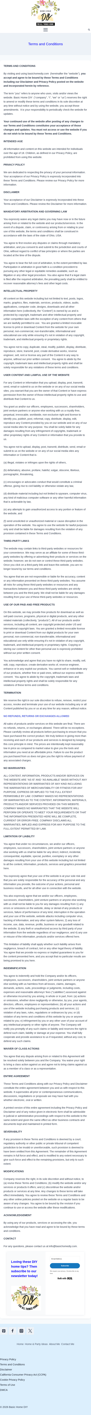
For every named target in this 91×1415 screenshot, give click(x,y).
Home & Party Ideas (36, 1344)
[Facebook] (12, 1331)
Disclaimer (6, 1369)
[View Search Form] (89, 30)
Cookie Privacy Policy (12, 1379)
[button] (26, 1298)
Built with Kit (65, 1278)
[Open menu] (45, 29)
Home (20, 1344)
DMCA (4, 1390)
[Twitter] (30, 1331)
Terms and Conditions (12, 1364)
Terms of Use (7, 1384)
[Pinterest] (4, 1331)
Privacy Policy (8, 1359)
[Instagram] (21, 1331)
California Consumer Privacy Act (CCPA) (23, 1374)
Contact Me (67, 1344)
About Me (54, 1344)
